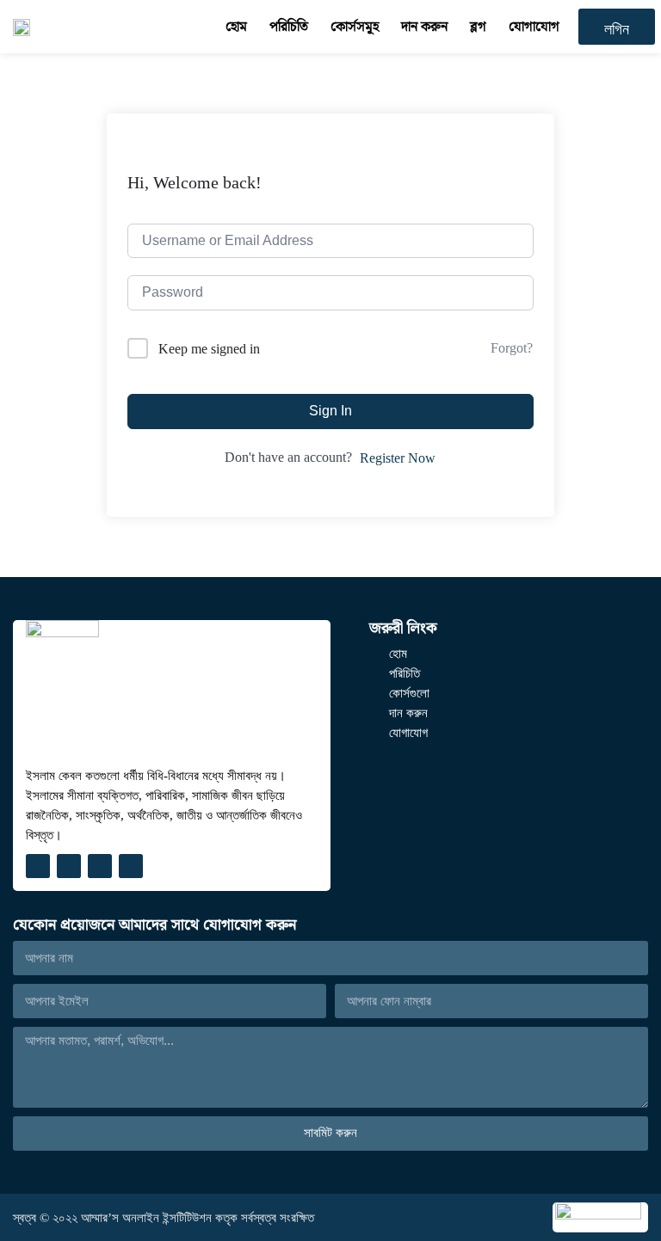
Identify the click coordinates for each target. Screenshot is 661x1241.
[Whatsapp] (131, 866)
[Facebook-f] (38, 866)
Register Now (398, 458)
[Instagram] (69, 866)
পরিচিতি (288, 26)
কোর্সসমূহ (354, 26)
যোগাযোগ (534, 26)
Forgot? (512, 348)
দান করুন (424, 26)
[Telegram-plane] (100, 866)
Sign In (330, 410)
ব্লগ (478, 26)
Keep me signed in (209, 348)
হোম (236, 26)
